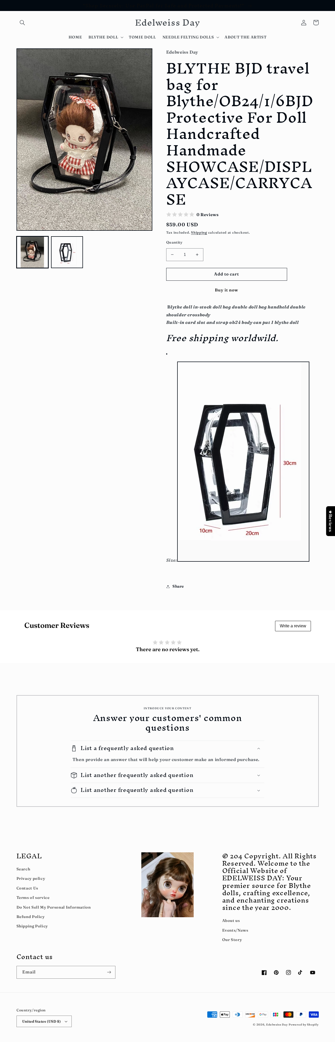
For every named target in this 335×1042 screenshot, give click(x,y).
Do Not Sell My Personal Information (53, 907)
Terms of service (33, 897)
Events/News (235, 930)
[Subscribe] (109, 972)
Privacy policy (30, 878)
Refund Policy (30, 916)
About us (231, 920)
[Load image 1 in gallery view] (32, 252)
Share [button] (178, 586)
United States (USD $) (41, 1021)
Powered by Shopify (304, 1024)
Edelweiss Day (277, 1024)
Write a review (293, 626)
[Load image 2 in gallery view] (67, 252)
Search (23, 869)
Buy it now (226, 290)
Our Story (232, 939)
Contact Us (27, 888)
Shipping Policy (32, 926)
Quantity (174, 242)
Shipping (199, 232)
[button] (22, 22)
